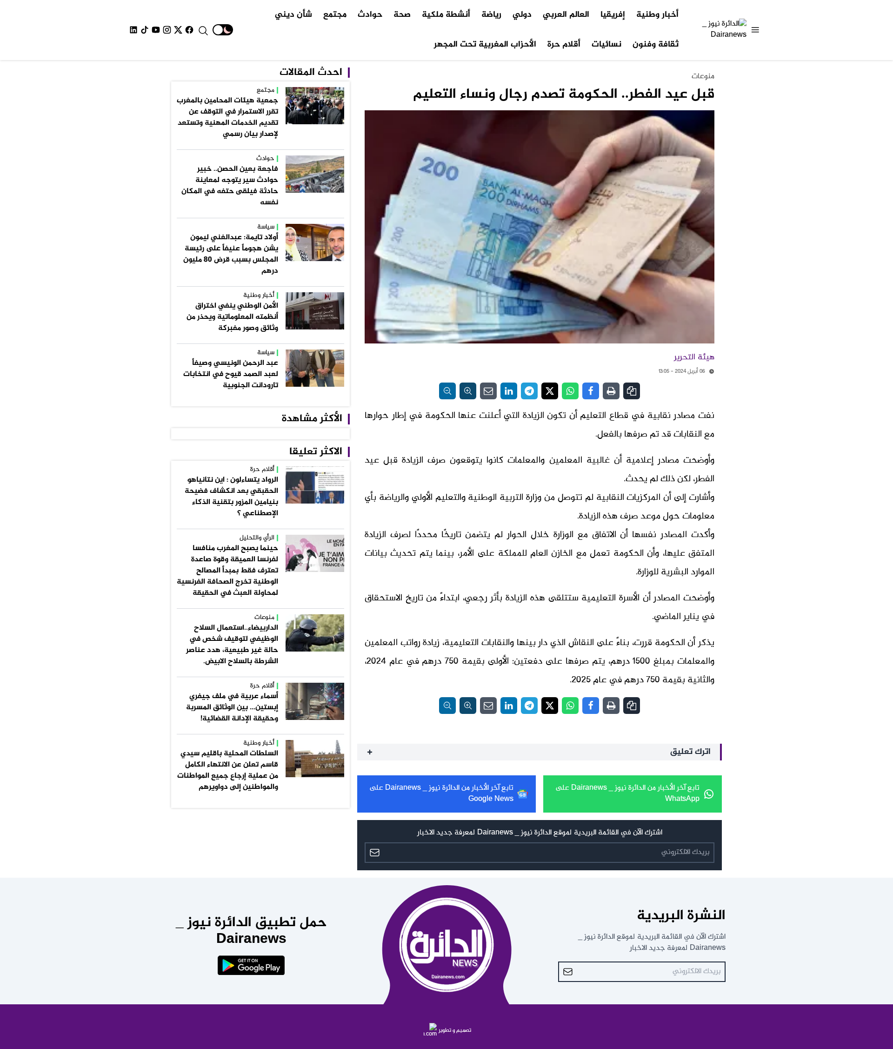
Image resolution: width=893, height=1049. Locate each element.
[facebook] (189, 29)
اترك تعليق (690, 752)
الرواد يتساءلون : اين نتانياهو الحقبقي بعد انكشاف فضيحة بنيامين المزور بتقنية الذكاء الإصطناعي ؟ (231, 497)
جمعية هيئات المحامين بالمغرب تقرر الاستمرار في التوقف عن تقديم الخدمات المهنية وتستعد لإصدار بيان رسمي (227, 117)
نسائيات (606, 45)
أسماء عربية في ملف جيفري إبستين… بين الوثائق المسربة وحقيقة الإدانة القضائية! (232, 707)
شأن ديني (293, 15)
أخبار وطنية (657, 15)
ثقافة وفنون (656, 45)
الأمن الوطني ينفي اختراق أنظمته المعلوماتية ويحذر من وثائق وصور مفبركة (232, 317)
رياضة (491, 15)
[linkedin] (133, 29)
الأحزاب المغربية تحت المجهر (485, 45)
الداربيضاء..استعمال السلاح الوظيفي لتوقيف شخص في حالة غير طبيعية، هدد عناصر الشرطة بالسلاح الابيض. (232, 645)
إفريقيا (612, 15)
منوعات (703, 76)
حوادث (370, 15)
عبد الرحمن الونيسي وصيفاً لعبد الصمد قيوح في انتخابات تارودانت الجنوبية (230, 374)
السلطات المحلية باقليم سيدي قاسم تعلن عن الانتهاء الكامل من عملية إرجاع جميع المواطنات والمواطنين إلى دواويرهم (227, 770)
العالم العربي (566, 15)
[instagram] (167, 29)
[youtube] (155, 29)
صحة (402, 15)
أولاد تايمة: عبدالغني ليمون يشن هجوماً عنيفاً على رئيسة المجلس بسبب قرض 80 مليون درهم (230, 254)
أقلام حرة (563, 45)
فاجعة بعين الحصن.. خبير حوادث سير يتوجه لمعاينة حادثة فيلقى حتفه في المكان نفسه (229, 186)
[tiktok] (144, 29)
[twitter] (178, 29)
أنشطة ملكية (446, 15)
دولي (522, 15)
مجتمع (335, 15)
